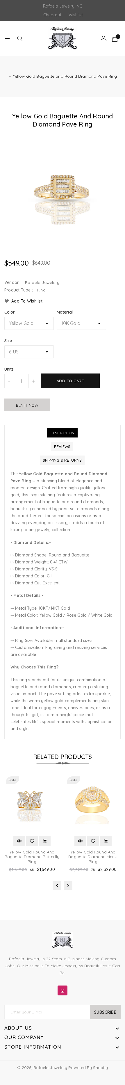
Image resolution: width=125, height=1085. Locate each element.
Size (8, 340)
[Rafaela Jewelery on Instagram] (62, 989)
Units (9, 369)
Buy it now (27, 405)
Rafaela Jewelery (50, 1067)
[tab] (62, 432)
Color (9, 312)
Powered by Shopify (88, 1067)
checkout (52, 14)
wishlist (76, 14)
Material (65, 312)
